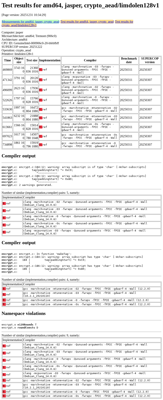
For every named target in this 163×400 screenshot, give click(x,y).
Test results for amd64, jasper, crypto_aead (87, 21)
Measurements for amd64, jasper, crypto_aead (30, 21)
